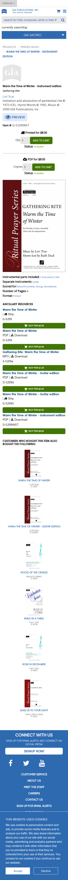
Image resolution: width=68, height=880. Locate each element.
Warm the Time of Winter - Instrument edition (34, 415)
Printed (17, 295)
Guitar (35, 281)
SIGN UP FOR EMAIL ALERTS (34, 806)
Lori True (8, 96)
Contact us (34, 799)
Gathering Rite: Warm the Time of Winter (31, 352)
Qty (18, 140)
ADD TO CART (41, 140)
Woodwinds (50, 286)
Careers (34, 793)
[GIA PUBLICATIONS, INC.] (4, 11)
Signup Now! (34, 751)
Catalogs (8, 3)
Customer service (34, 774)
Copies (18, 166)
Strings (39, 286)
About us (34, 780)
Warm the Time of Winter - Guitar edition (31, 373)
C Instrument (46, 277)
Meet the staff (34, 787)
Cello (57, 277)
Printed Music (29, 46)
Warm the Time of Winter (20, 309)
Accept (18, 871)
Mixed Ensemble (26, 286)
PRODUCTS (9, 46)
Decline (46, 871)
